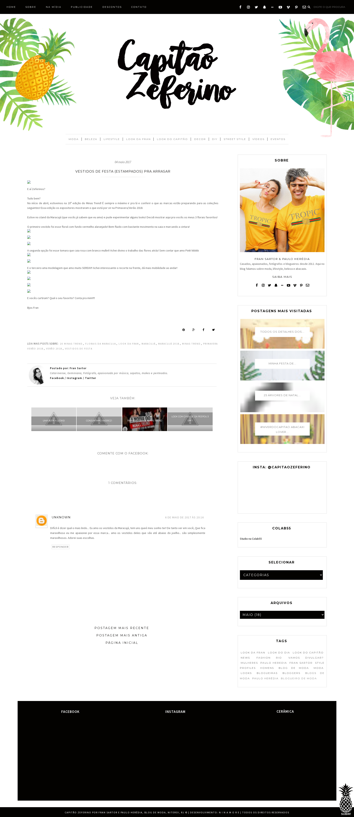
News (245, 657)
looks (246, 673)
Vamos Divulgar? (306, 657)
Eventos (278, 139)
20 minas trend (71, 343)
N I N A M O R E (229, 812)
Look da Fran (138, 139)
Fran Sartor (300, 662)
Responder (60, 546)
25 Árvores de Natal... (282, 395)
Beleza (91, 139)
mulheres (249, 662)
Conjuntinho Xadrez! (99, 420)
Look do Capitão (172, 139)
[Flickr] (272, 8)
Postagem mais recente (121, 628)
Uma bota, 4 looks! (54, 420)
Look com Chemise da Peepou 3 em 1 (190, 418)
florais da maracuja (100, 343)
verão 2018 (54, 348)
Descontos (112, 7)
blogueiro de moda (299, 678)
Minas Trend (191, 343)
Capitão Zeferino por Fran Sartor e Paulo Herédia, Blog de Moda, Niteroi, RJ (124, 812)
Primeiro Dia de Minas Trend (144, 420)
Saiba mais (282, 276)
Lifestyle (112, 139)
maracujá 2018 (168, 343)
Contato (139, 7)
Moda (74, 139)
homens (267, 667)
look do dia (279, 652)
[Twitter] (256, 8)
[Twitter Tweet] (213, 329)
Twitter (90, 378)
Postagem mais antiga (121, 635)
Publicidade (82, 7)
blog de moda (294, 667)
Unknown (61, 517)
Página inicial (122, 643)
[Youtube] (280, 8)
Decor (200, 139)
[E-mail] (304, 8)
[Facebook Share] (203, 329)
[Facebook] (240, 8)
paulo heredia (273, 662)
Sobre (30, 7)
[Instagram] (248, 8)
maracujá (148, 343)
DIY (214, 139)
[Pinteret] (296, 8)
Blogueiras (267, 673)
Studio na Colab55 (251, 538)
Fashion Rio (269, 657)
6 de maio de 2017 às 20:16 (184, 517)
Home (11, 7)
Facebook (57, 378)
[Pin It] (183, 329)
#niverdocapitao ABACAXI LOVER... (282, 429)
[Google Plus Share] (193, 329)
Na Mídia (53, 7)
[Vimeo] (288, 8)
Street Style (235, 139)
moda (319, 667)
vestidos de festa (78, 348)
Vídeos (258, 139)
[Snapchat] (264, 8)
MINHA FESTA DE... (282, 363)
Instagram (74, 378)
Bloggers (291, 673)
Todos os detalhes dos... (282, 331)
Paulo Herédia (265, 678)
